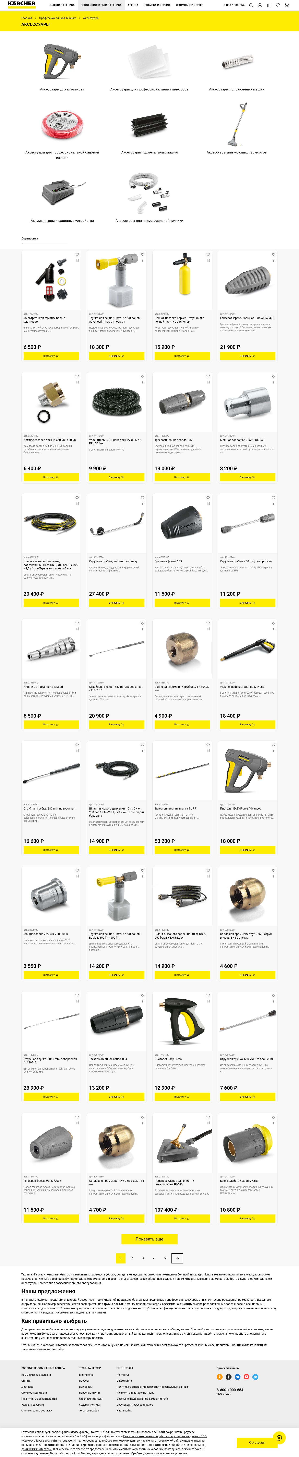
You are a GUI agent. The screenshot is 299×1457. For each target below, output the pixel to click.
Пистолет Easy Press (168, 1059)
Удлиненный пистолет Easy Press (242, 686)
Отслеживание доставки (36, 1410)
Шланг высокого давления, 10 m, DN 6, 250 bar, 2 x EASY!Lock (180, 935)
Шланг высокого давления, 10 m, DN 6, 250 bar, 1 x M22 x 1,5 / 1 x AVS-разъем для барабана (116, 812)
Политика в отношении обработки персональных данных (152, 1386)
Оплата (26, 1380)
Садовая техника (89, 1404)
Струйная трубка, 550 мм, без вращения (247, 1059)
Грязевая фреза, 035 (168, 561)
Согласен (257, 1443)
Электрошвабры (89, 1410)
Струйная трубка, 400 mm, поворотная (246, 561)
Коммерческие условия (36, 1374)
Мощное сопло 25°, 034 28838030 (46, 934)
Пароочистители (89, 1392)
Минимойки (86, 1374)
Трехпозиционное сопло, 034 (108, 1059)
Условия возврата (32, 1404)
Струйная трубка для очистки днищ (113, 561)
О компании (124, 1380)
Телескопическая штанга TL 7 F (175, 808)
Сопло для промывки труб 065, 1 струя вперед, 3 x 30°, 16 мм (246, 935)
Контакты (123, 1374)
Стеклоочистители (91, 1398)
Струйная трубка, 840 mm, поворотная (49, 808)
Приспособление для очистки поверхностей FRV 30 (174, 1182)
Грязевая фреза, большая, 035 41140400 (247, 318)
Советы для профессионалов (135, 1404)
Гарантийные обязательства (39, 1398)
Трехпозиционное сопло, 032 (174, 440)
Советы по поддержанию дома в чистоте (142, 1398)
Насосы (84, 1380)
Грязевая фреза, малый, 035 (42, 1180)
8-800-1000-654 (230, 1390)
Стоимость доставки (34, 1392)
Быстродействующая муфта (239, 1180)
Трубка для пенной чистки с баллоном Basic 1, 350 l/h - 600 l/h (114, 935)
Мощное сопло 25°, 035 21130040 (242, 440)
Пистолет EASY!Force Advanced (240, 808)
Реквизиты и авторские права (135, 1392)
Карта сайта (124, 1410)
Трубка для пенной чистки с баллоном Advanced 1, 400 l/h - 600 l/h (114, 319)
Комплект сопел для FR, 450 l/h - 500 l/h (50, 440)
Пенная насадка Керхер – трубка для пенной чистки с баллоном (179, 319)
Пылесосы (85, 1386)
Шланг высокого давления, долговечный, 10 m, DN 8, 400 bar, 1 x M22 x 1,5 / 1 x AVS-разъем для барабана (51, 565)
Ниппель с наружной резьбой (43, 686)
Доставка (27, 1386)
